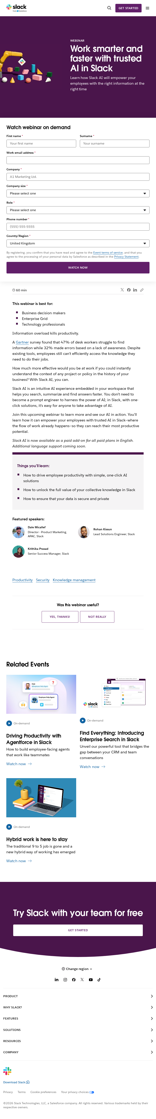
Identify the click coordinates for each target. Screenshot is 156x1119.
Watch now (78, 267)
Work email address (21, 152)
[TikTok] (99, 980)
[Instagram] (65, 980)
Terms (22, 1092)
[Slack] (16, 8)
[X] (82, 980)
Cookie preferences (43, 1092)
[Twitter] (122, 290)
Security (43, 580)
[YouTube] (91, 980)
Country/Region (18, 236)
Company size (17, 186)
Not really (97, 617)
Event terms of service (108, 252)
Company (14, 169)
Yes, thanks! (60, 617)
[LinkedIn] (135, 290)
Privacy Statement (126, 256)
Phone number (17, 219)
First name (14, 136)
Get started (129, 8)
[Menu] (147, 8)
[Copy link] (141, 290)
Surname (87, 136)
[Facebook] (129, 290)
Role (10, 202)
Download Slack (14, 1082)
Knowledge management (74, 580)
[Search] (109, 8)
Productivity (22, 580)
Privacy (8, 1092)
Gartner (22, 342)
